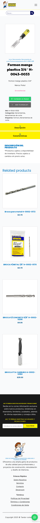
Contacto (20, 486)
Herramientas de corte (13, 115)
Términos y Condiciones (20, 502)
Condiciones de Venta (20, 505)
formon (16, 118)
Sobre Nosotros (20, 480)
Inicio (10, 59)
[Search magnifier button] (32, 13)
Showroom (20, 490)
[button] (34, 517)
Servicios (20, 483)
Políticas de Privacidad (20, 498)
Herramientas (17, 59)
